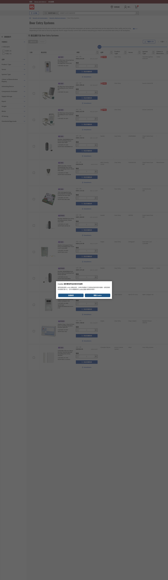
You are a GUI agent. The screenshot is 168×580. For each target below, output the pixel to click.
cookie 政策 (82, 289)
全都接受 (71, 295)
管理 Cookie (98, 295)
